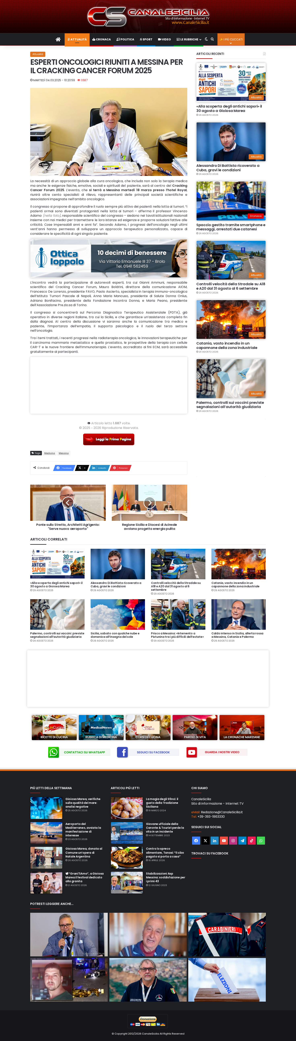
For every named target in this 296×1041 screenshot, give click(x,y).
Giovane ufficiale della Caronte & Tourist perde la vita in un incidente (165, 828)
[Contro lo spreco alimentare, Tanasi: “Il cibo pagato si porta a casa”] (127, 858)
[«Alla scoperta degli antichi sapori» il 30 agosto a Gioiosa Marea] (57, 564)
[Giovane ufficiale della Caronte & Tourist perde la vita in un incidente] (127, 833)
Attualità (78, 39)
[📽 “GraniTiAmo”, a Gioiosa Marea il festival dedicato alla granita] (46, 883)
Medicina (49, 453)
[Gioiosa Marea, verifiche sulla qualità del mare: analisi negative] (46, 808)
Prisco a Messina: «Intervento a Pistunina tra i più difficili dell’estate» (177, 635)
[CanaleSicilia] (148, 16)
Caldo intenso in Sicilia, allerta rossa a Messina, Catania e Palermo (237, 635)
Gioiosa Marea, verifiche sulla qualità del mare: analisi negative (82, 803)
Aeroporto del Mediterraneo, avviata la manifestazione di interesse (83, 830)
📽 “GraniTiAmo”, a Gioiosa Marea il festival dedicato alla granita (84, 877)
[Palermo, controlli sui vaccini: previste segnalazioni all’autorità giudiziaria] (57, 614)
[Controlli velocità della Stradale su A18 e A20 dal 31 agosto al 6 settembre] (178, 564)
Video (166, 39)
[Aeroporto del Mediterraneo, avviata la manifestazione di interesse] (46, 833)
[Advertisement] (108, 385)
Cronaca (103, 39)
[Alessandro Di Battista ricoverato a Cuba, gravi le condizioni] (118, 564)
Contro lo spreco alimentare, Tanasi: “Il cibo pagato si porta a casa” (165, 852)
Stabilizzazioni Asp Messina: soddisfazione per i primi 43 (165, 877)
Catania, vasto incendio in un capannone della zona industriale (226, 345)
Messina (64, 453)
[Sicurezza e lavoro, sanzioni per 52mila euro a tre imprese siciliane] (227, 934)
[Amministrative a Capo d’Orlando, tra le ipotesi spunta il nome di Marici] (227, 980)
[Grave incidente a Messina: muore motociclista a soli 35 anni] (69, 980)
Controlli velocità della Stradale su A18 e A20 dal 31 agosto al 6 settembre (230, 286)
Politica (127, 39)
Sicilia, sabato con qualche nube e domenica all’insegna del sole (115, 635)
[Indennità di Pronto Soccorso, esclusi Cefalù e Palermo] (69, 934)
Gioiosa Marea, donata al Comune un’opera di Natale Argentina (83, 852)
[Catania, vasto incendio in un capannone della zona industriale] (238, 564)
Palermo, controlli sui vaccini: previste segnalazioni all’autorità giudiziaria (230, 404)
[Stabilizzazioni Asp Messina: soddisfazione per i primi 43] (127, 883)
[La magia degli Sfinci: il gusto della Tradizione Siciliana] (127, 808)
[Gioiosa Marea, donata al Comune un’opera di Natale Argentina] (46, 858)
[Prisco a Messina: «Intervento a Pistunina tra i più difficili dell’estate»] (178, 614)
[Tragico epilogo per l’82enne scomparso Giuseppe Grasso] (148, 934)
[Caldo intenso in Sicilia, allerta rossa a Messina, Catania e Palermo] (238, 614)
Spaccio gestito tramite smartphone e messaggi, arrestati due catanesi (230, 227)
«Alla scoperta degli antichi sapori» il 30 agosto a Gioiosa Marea (229, 108)
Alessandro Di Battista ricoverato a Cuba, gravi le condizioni (227, 167)
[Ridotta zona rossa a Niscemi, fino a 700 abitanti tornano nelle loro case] (148, 980)
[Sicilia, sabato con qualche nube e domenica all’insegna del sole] (118, 614)
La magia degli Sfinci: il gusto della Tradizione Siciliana (162, 803)
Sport (147, 39)
